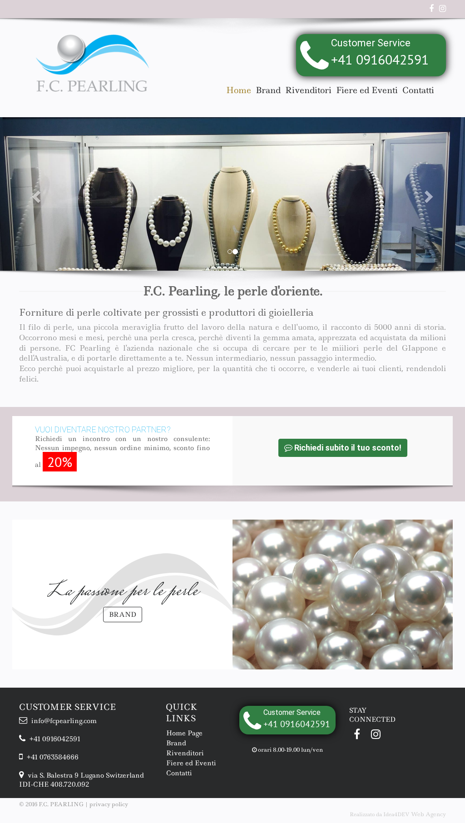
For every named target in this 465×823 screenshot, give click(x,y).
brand (122, 614)
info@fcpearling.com (63, 720)
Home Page (184, 733)
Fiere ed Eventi (367, 90)
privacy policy (108, 804)
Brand (268, 90)
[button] (35, 194)
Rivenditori (308, 90)
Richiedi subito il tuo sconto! (346, 447)
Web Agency (428, 814)
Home (238, 90)
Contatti (418, 90)
